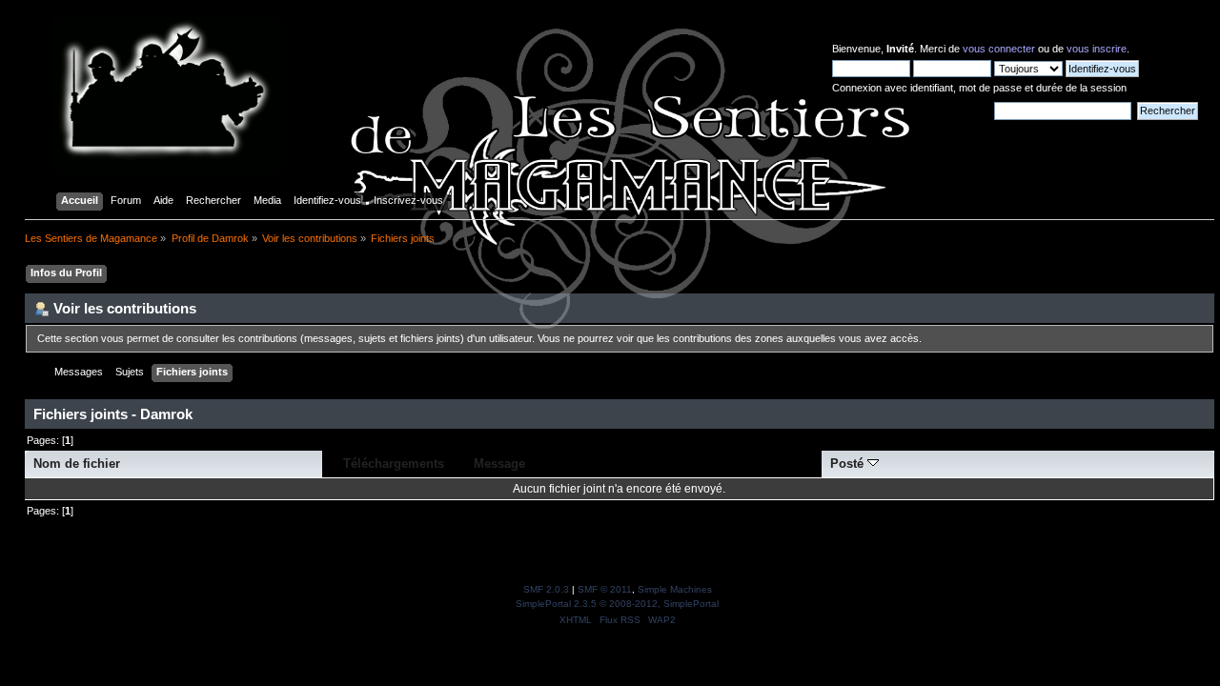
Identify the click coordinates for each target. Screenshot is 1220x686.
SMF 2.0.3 (546, 589)
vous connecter (999, 48)
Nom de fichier (76, 463)
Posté (848, 463)
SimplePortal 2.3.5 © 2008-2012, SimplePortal (617, 603)
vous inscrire (1097, 48)
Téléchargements (393, 463)
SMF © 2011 (605, 589)
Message (499, 463)
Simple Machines (675, 589)
